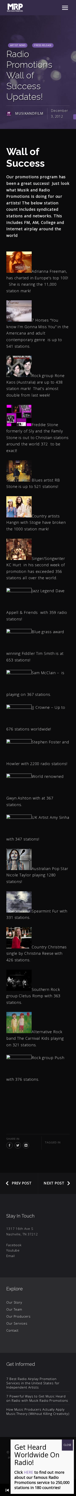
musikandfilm (29, 113)
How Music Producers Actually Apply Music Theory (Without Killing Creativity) (37, 1411)
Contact (12, 1330)
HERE (28, 1472)
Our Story (14, 1302)
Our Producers (18, 1316)
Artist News (17, 45)
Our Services (16, 1323)
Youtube (13, 1250)
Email (10, 1256)
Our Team (14, 1309)
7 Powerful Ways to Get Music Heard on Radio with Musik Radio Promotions (37, 1398)
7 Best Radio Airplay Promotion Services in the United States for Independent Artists (33, 1383)
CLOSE (67, 1445)
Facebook (14, 1245)
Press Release (43, 45)
